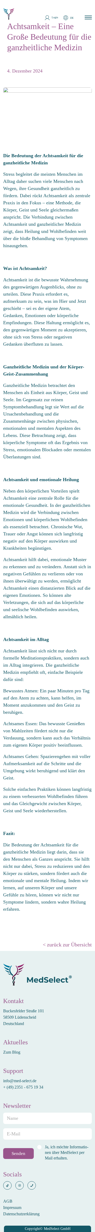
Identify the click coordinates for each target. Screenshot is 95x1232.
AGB (7, 1201)
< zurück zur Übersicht (67, 944)
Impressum (12, 1207)
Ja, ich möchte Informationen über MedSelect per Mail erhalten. (66, 1152)
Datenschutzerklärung (21, 1214)
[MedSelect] (9, 11)
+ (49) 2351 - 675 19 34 (23, 1087)
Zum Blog (11, 1052)
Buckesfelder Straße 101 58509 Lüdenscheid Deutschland (23, 1017)
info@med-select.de (19, 1080)
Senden (18, 1153)
